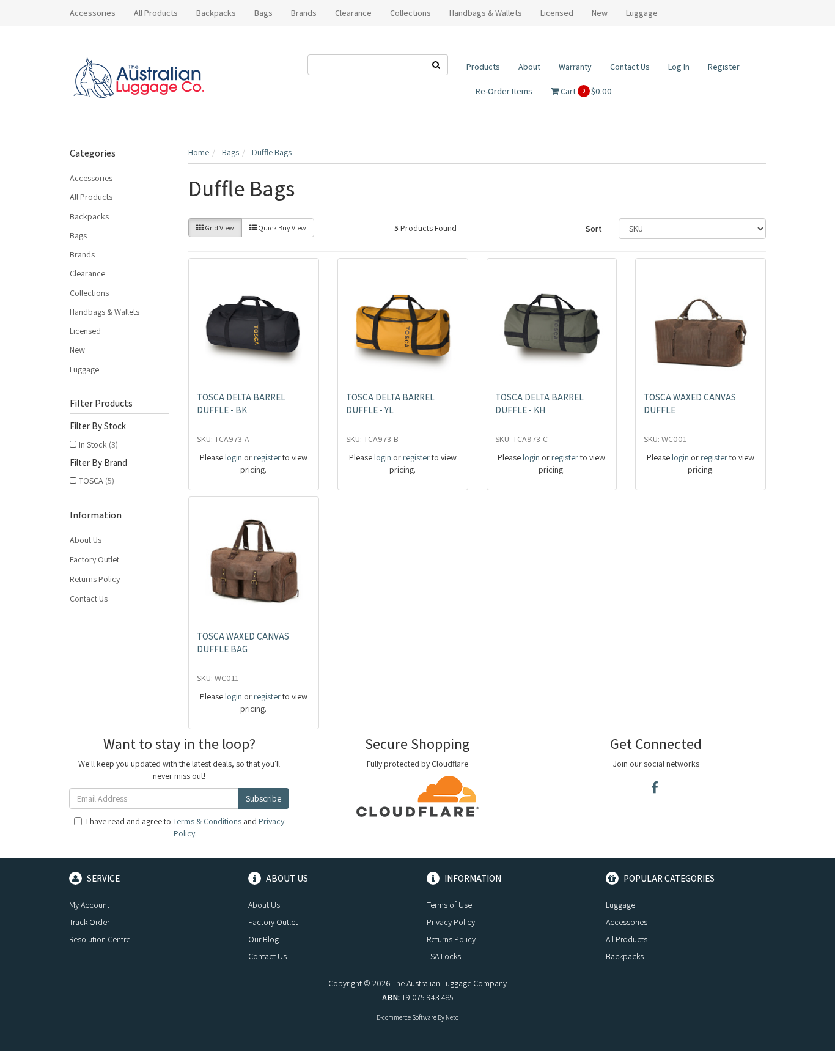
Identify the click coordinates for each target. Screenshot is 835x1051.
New (600, 12)
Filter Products (101, 403)
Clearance (353, 12)
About (529, 66)
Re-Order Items (504, 91)
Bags (78, 235)
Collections (89, 292)
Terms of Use (449, 904)
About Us (85, 539)
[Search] (436, 64)
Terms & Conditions (207, 821)
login (233, 457)
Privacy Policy (451, 921)
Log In (679, 66)
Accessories (91, 177)
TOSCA (96, 480)
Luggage (84, 369)
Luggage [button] (642, 12)
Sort (594, 228)
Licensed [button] (556, 12)
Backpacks (89, 216)
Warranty (575, 66)
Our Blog (263, 939)
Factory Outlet (94, 559)
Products (483, 66)
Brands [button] (304, 12)
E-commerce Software (406, 1017)
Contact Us (630, 66)
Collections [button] (410, 12)
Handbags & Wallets (104, 311)
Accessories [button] (93, 12)
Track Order (89, 921)
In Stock (98, 444)
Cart (585, 91)
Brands (82, 254)
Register (724, 66)
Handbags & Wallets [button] (485, 12)
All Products (156, 12)
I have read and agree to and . (185, 827)
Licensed (85, 330)
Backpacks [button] (216, 12)
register (267, 457)
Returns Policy (95, 579)
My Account (89, 904)
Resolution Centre (99, 939)
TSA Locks (444, 956)
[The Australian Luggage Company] (138, 78)
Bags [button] (263, 12)
